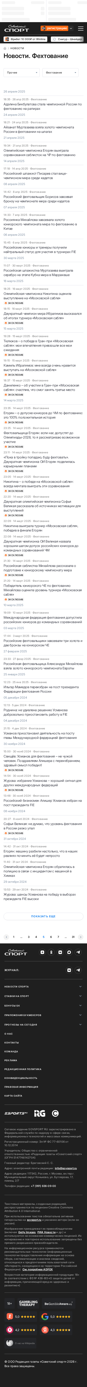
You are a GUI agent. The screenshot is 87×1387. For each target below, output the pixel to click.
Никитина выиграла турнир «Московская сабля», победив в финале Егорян (41, 528)
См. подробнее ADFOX (38, 1269)
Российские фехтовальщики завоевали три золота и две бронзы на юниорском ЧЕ (43, 643)
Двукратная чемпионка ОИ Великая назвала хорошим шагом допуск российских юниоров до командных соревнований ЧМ (41, 545)
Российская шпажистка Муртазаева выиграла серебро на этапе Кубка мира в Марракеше (38, 272)
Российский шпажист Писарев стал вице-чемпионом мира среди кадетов (35, 175)
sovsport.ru (34, 1219)
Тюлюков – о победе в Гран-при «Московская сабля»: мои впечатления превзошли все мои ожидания (38, 345)
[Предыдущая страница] (6, 937)
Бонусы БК (12, 1005)
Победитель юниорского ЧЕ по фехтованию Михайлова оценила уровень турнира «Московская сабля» (43, 590)
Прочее (12, 72)
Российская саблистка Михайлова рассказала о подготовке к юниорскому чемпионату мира (40, 568)
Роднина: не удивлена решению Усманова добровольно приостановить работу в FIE (35, 712)
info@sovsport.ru (66, 1168)
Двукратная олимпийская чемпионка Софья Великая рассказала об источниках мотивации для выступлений (42, 505)
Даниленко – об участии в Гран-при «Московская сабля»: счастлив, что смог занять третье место (41, 387)
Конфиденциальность (20, 1078)
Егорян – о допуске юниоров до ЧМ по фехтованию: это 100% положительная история (43, 415)
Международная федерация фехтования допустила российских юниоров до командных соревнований (43, 619)
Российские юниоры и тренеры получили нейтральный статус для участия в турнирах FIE (40, 249)
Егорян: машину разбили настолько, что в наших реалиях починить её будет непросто (41, 853)
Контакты (11, 1042)
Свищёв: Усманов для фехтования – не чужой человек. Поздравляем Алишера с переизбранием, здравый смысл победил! (42, 760)
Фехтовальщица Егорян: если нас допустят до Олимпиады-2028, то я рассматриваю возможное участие (42, 437)
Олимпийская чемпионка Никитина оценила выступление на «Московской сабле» (37, 296)
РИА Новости (46, 1232)
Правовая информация (21, 1087)
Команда (11, 1051)
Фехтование (54, 72)
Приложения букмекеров (22, 1015)
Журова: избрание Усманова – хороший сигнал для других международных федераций (42, 782)
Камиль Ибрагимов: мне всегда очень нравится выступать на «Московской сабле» (40, 367)
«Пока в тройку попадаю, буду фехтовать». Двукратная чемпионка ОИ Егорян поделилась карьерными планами (39, 461)
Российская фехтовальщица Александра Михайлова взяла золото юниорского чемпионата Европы (43, 666)
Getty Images (27, 1232)
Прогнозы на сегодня (20, 1024)
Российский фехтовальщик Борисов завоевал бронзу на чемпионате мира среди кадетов (38, 199)
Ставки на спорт (16, 996)
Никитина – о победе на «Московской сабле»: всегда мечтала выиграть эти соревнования (38, 483)
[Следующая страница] (80, 937)
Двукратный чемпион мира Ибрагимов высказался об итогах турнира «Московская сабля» (42, 315)
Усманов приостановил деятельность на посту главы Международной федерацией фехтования (40, 735)
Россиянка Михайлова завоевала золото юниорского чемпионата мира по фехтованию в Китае (40, 224)
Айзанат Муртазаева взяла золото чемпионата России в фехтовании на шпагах (39, 129)
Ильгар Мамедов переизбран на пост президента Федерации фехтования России (41, 689)
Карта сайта (13, 1095)
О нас (8, 1033)
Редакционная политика (22, 1069)
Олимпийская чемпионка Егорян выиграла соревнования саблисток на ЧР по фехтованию (39, 152)
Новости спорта (16, 986)
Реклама (10, 1060)
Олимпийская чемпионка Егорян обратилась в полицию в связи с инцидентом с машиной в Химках (39, 871)
